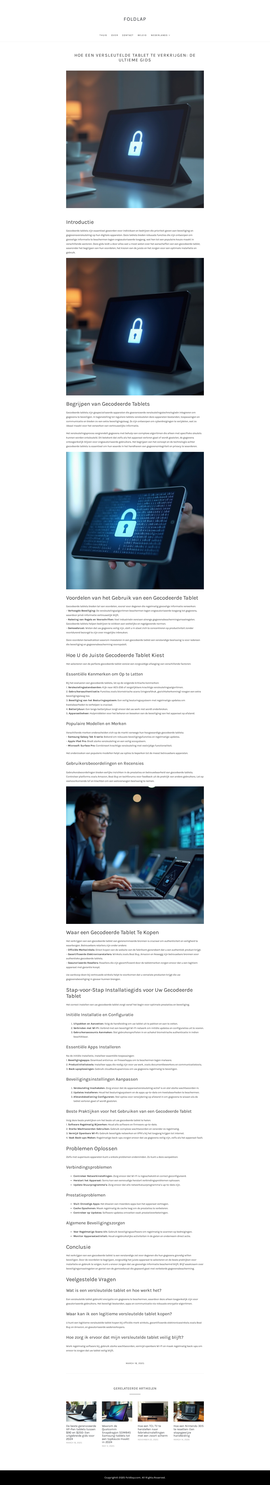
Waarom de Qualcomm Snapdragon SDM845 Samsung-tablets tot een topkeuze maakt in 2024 (116, 1434)
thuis (103, 35)
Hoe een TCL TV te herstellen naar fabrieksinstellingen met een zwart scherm (153, 1430)
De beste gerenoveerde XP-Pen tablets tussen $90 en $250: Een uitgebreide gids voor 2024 (81, 1432)
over (114, 35)
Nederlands (159, 35)
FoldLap (135, 19)
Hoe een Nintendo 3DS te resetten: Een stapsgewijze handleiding (189, 1430)
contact (128, 35)
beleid (142, 35)
